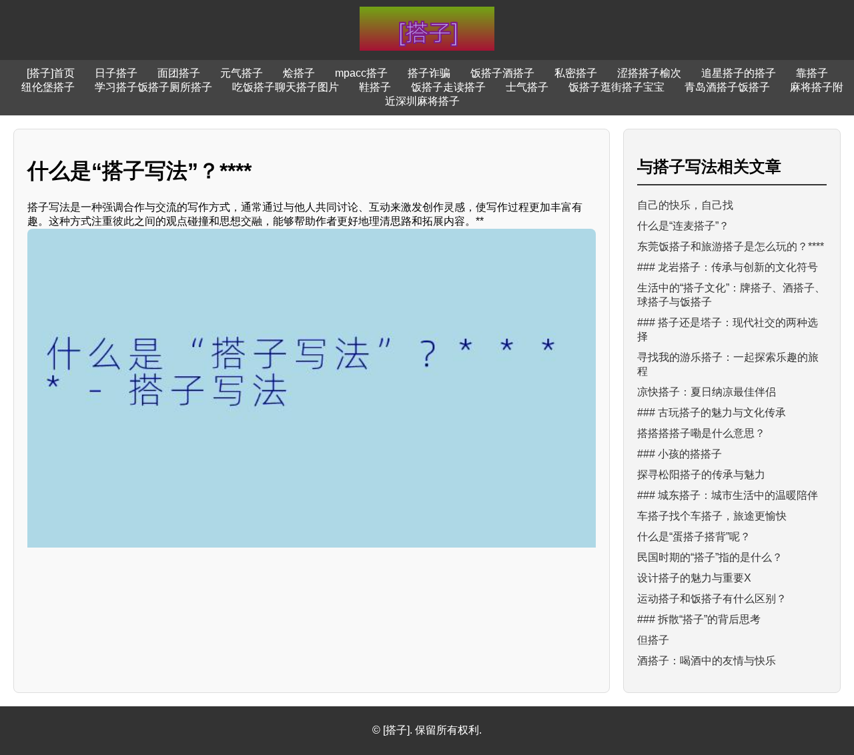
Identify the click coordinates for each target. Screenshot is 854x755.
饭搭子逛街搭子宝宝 (616, 87)
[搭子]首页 (51, 73)
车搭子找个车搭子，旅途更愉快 (712, 516)
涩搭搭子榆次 (649, 73)
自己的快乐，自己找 (685, 205)
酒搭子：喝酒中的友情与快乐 (706, 660)
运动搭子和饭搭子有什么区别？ (712, 598)
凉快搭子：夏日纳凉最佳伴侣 (706, 392)
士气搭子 (527, 87)
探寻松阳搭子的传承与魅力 (701, 474)
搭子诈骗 (429, 73)
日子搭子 (116, 73)
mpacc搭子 (361, 73)
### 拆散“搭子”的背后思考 (699, 619)
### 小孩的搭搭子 (679, 454)
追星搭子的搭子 (738, 73)
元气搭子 (241, 73)
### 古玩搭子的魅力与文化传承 (711, 412)
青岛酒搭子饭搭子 (727, 87)
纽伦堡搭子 (48, 87)
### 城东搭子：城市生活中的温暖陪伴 (727, 495)
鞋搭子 (375, 87)
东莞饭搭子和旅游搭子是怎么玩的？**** (730, 246)
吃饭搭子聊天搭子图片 (285, 87)
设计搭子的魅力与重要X (694, 578)
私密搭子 (575, 73)
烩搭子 (299, 73)
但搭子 (653, 640)
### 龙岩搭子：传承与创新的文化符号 (727, 267)
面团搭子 (178, 73)
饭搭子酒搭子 (502, 73)
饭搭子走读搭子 (448, 87)
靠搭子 (812, 73)
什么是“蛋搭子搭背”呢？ (694, 536)
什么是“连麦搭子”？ (683, 225)
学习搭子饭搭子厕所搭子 (153, 87)
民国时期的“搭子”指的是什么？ (710, 557)
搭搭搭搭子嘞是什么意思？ (701, 433)
